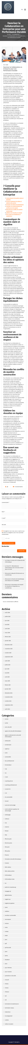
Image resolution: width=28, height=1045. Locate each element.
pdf (6, 943)
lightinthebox (8, 895)
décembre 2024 (8, 693)
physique (7, 959)
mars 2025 (7, 681)
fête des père (8, 839)
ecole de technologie (10, 805)
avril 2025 (7, 677)
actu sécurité (8, 727)
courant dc (7, 789)
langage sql (8, 891)
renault (7, 979)
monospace (8, 919)
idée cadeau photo (9, 871)
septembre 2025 (9, 656)
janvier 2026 (8, 640)
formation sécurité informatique (13, 859)
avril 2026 (7, 628)
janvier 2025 (8, 689)
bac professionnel (9, 760)
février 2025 (7, 685)
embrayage (7, 814)
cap (6, 769)
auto (6, 752)
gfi (7, 486)
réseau (6, 983)
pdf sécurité (8, 947)
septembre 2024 (9, 705)
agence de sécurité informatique (13, 731)
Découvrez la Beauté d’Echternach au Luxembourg (14, 574)
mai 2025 (7, 672)
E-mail (4, 518)
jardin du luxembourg (10, 887)
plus (6, 963)
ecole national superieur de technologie (12, 809)
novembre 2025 (8, 648)
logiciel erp (7, 899)
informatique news (9, 879)
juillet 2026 (7, 616)
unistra (7, 1020)
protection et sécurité (10, 975)
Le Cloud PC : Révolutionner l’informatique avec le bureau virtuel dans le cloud (14, 567)
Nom (3, 511)
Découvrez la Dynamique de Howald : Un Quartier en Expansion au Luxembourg (14, 586)
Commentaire (5, 502)
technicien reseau (9, 1008)
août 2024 (7, 709)
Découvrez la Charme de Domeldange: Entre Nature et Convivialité (14, 579)
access (6, 719)
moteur (7, 923)
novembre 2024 (9, 697)
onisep (6, 931)
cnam (6, 777)
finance (7, 855)
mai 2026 (7, 624)
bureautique (8, 765)
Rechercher (5, 546)
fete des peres (8, 843)
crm (6, 793)
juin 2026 (7, 620)
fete (6, 835)
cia (5, 773)
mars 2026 (7, 632)
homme (7, 863)
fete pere (7, 847)
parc (6, 939)
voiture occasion (9, 1024)
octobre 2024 (8, 701)
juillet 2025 (7, 664)
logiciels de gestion (9, 903)
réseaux (7, 991)
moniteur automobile (10, 915)
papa (6, 935)
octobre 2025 (8, 652)
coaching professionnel (11, 785)
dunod (6, 801)
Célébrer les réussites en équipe (14, 212)
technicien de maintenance (12, 1004)
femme (6, 831)
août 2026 (7, 612)
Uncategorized (15, 34)
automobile (8, 757)
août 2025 (7, 660)
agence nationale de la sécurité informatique (13, 735)
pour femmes (8, 967)
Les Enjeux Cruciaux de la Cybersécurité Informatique (15, 561)
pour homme (8, 971)
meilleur (7, 911)
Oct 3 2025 (5, 64)
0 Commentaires (19, 486)
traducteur (7, 1012)
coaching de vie (9, 781)
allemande (7, 740)
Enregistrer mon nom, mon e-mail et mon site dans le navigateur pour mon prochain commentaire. (13, 532)
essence (7, 827)
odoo (6, 927)
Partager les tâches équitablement (15, 204)
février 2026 (8, 636)
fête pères (7, 851)
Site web (4, 524)
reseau (6, 987)
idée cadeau (8, 867)
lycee (6, 907)
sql (6, 996)
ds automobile (8, 797)
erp (6, 822)
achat (6, 723)
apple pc (7, 748)
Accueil (9, 34)
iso (5, 883)
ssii (5, 999)
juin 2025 (7, 669)
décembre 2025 (8, 644)
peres (6, 955)
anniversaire (8, 744)
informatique (8, 875)
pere (6, 951)
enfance (7, 818)
